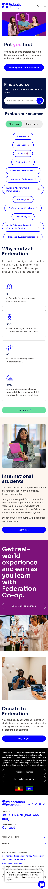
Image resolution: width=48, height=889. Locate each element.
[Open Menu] (45, 6)
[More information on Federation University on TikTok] (44, 804)
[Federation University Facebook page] (32, 804)
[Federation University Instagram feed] (36, 804)
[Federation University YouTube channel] (29, 804)
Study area (14, 124)
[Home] (12, 6)
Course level (32, 124)
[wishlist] (32, 6)
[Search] (38, 6)
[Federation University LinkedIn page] (40, 804)
